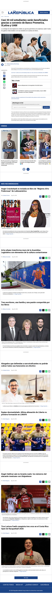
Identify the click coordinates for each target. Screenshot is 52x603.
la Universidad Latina (26, 69)
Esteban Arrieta (6, 195)
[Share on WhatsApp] (4, 82)
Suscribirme (46, 107)
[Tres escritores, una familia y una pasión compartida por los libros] (25, 327)
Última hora (6, 16)
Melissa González (6, 256)
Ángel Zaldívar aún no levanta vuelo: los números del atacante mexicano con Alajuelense (24, 475)
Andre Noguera (6, 419)
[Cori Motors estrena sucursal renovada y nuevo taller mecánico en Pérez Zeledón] (14, 91)
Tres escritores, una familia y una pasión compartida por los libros (25, 303)
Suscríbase (44, 585)
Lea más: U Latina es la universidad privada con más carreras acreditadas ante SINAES (29, 72)
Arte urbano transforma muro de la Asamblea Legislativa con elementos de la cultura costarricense (24, 251)
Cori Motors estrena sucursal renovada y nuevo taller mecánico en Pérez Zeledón (32, 91)
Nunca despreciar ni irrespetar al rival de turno (30, 85)
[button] (44, 12)
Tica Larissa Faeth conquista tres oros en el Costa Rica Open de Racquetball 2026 (24, 527)
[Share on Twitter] (4, 79)
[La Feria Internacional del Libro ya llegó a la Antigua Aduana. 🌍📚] (28, 144)
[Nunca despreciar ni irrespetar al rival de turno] (14, 85)
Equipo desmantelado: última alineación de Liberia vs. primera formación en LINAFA (24, 413)
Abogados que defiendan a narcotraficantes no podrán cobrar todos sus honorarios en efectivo (24, 364)
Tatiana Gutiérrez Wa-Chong (13, 63)
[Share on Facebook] (4, 76)
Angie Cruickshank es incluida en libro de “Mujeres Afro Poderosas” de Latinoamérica (25, 190)
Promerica (20, 69)
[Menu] (2, 12)
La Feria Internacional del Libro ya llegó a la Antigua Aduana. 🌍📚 (28, 162)
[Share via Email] (4, 85)
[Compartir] (4, 88)
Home (2, 16)
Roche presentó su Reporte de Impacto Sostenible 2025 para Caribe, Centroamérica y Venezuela (9, 163)
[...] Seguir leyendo (9, 233)
